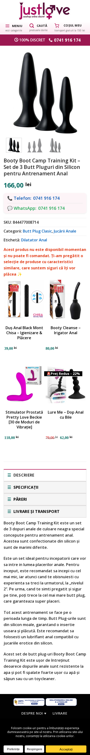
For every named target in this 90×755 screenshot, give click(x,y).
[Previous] (13, 90)
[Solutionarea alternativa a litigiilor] (29, 701)
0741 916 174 (46, 198)
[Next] (77, 90)
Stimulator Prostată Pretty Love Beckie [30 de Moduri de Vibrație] (24, 420)
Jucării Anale (65, 231)
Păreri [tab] (19, 499)
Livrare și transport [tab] (36, 511)
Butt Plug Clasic (37, 231)
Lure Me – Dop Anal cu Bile (66, 415)
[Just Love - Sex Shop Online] (45, 10)
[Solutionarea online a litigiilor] (61, 701)
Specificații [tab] (25, 487)
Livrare (60, 713)
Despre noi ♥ (33, 713)
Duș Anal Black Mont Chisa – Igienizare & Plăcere (24, 332)
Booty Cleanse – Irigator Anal (66, 330)
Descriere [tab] (23, 475)
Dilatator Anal (34, 240)
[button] (14, 27)
